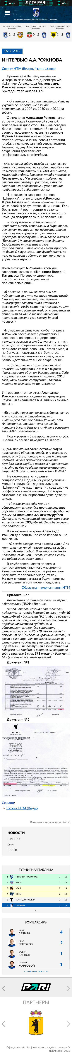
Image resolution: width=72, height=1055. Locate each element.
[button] (3, 988)
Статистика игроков (36, 972)
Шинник (14, 839)
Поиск (12, 850)
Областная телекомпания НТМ (46, 587)
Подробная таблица (36, 910)
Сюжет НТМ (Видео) (22, 808)
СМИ (11, 844)
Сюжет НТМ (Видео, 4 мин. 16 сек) (29, 69)
